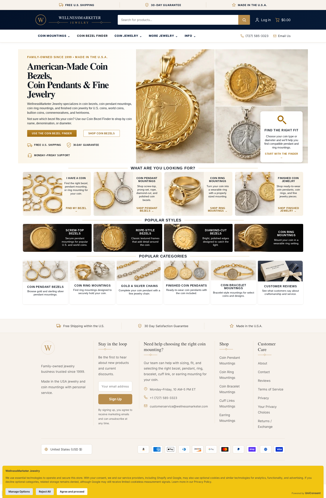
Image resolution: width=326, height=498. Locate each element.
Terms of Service (270, 389)
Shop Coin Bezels (101, 133)
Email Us (284, 36)
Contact (264, 372)
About (262, 363)
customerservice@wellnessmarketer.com (179, 406)
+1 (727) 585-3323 (163, 398)
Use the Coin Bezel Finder (52, 133)
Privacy (263, 398)
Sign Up (115, 399)
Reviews (264, 381)
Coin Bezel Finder (92, 36)
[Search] (244, 20)
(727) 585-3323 (256, 36)
